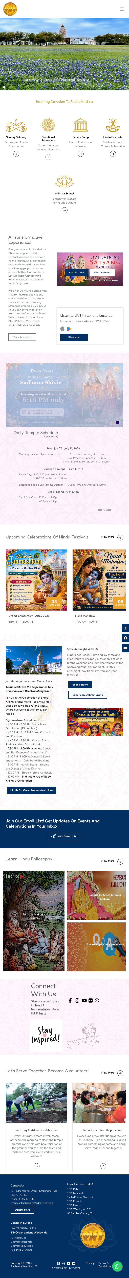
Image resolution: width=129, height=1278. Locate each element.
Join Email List (67, 836)
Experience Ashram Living (88, 695)
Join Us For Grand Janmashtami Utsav (32, 790)
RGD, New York (75, 1193)
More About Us (22, 337)
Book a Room (80, 684)
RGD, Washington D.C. (79, 1209)
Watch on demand (102, 272)
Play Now (74, 337)
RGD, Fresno (73, 1205)
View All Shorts (34, 921)
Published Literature (21, 1249)
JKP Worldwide (18, 1237)
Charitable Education (22, 1245)
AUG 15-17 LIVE (76, 272)
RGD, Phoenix (74, 1201)
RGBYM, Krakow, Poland (23, 1227)
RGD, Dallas (73, 1189)
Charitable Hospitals (21, 1241)
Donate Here (22, 1209)
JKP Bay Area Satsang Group (82, 1213)
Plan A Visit (103, 509)
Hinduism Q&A (105, 947)
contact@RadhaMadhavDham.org (35, 1202)
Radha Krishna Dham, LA (80, 1197)
